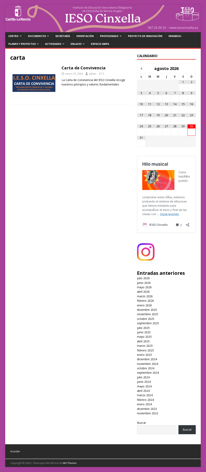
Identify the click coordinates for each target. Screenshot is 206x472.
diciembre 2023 (147, 409)
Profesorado (109, 36)
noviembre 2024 (147, 364)
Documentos (37, 36)
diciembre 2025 (147, 310)
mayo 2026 (144, 287)
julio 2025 (143, 328)
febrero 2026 (145, 301)
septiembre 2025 (148, 323)
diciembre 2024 (147, 359)
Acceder (15, 451)
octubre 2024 (145, 368)
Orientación (85, 36)
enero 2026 (144, 305)
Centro (13, 36)
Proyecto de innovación (145, 36)
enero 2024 (144, 404)
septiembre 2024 (148, 373)
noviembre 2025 (147, 314)
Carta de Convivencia (84, 68)
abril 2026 (143, 291)
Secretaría (62, 36)
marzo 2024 (145, 395)
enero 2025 (144, 355)
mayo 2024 (144, 386)
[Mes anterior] (141, 68)
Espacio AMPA (100, 44)
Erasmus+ (175, 36)
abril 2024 (143, 391)
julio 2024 (143, 377)
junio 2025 (144, 332)
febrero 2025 (145, 350)
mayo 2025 (144, 337)
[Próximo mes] (191, 68)
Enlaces (76, 44)
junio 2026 (144, 283)
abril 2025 (143, 341)
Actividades (53, 44)
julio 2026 (143, 278)
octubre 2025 (145, 319)
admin (92, 73)
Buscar (141, 423)
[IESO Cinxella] (103, 30)
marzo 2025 (145, 346)
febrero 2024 (145, 400)
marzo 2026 (145, 296)
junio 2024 (144, 382)
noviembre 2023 (147, 413)
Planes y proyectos (22, 44)
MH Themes (69, 463)
